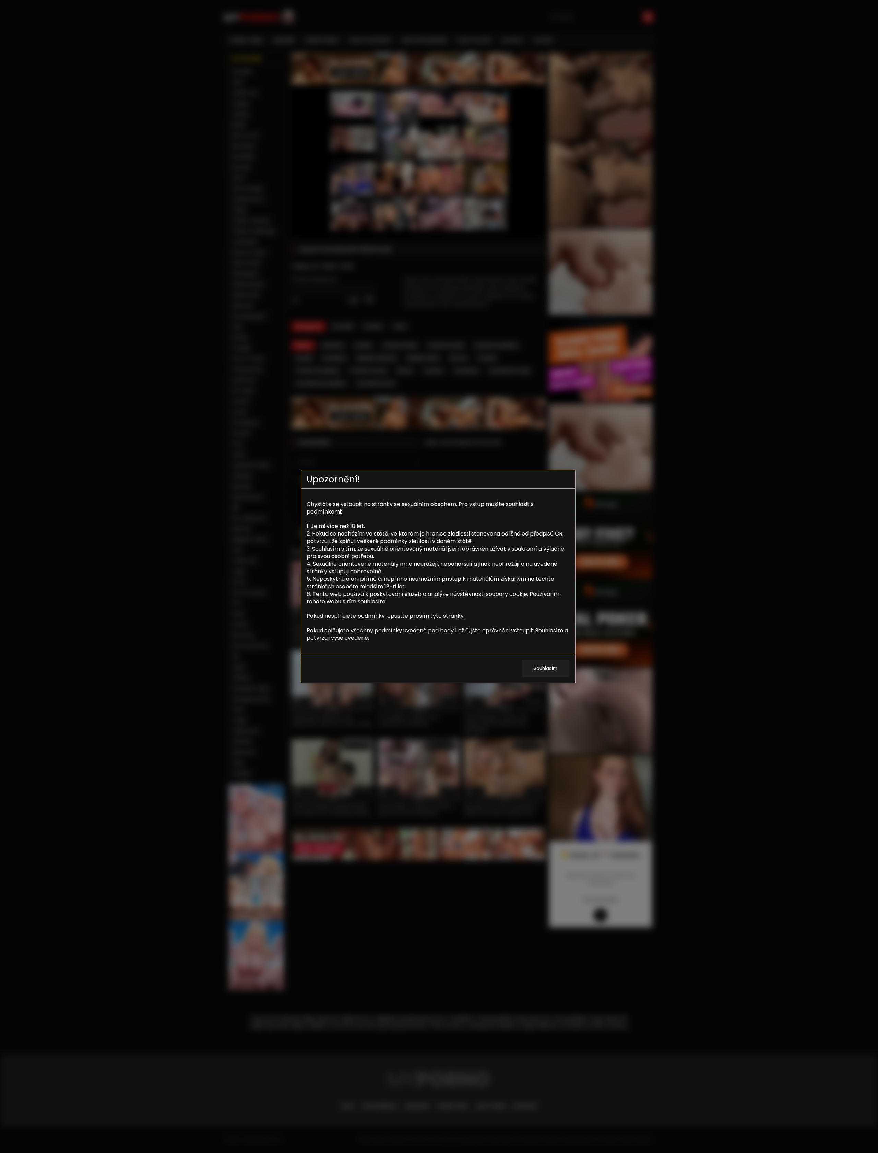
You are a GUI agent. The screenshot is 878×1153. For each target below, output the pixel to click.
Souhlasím (545, 668)
